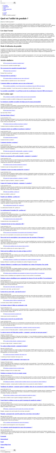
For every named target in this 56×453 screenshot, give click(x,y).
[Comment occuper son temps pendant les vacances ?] (15, 164)
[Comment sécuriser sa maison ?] (10, 137)
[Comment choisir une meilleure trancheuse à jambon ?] (15, 123)
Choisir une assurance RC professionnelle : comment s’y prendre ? (19, 156)
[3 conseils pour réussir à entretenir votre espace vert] (14, 354)
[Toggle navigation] (1, 1)
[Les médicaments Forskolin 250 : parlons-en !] (13, 205)
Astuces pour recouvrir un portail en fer (12, 319)
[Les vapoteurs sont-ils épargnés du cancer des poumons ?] (16, 422)
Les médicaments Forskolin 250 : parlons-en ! (13, 210)
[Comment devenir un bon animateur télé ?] (12, 218)
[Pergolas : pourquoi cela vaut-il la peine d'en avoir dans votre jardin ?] (18, 408)
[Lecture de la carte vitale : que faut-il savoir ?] (13, 286)
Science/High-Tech (7, 9)
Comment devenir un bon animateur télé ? (12, 224)
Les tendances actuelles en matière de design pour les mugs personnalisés (21, 101)
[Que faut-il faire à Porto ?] (9, 110)
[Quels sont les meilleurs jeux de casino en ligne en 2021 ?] (16, 246)
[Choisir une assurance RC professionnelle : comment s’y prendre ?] (18, 151)
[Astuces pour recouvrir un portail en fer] (12, 313)
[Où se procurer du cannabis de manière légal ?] (13, 63)
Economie (5, 5)
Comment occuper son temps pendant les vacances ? (15, 169)
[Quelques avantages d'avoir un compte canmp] (13, 368)
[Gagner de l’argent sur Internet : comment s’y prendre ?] (15, 178)
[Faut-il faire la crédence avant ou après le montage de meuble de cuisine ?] (19, 395)
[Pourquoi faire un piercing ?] (9, 70)
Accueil (5, 12)
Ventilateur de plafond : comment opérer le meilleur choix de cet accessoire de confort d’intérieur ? (28, 386)
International (6, 6)
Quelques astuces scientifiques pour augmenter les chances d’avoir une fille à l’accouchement (26, 278)
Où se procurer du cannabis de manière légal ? (13, 68)
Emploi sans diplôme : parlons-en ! (10, 196)
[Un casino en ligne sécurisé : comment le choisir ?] (14, 341)
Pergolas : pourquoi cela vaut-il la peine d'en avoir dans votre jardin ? (20, 413)
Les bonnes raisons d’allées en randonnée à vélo (14, 305)
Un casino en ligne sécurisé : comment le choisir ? (14, 346)
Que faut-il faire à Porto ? (8, 115)
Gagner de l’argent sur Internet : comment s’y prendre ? (16, 183)
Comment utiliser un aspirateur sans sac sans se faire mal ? (17, 83)
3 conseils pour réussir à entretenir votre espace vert (15, 359)
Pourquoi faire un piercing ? (8, 75)
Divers (4, 10)
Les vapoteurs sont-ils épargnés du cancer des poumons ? (16, 427)
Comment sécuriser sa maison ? (9, 142)
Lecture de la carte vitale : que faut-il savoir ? (13, 291)
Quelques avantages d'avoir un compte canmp (13, 373)
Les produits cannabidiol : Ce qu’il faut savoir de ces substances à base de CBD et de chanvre (27, 91)
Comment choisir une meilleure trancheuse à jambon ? (16, 129)
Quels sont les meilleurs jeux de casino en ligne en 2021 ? (16, 251)
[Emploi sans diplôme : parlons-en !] (11, 191)
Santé (4, 8)
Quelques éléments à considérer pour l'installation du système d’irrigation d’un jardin (24, 264)
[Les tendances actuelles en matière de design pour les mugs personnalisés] (19, 96)
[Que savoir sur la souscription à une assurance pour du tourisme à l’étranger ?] (20, 232)
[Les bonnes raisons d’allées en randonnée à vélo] (14, 300)
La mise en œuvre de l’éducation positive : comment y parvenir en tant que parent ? (24, 332)
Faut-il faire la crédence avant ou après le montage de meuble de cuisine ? (21, 400)
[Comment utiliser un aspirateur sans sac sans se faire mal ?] (16, 78)
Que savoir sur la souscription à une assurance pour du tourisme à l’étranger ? (22, 237)
